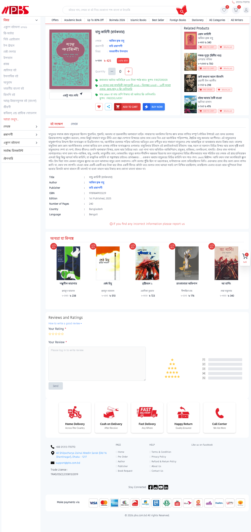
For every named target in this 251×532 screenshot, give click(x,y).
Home (120, 452)
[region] (20, 90)
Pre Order (122, 456)
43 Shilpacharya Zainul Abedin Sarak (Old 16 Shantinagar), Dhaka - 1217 (81, 455)
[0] (224, 11)
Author (120, 461)
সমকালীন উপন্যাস (118, 51)
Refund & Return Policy (162, 461)
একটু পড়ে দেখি (70, 95)
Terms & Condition (160, 452)
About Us (155, 466)
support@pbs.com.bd (68, 463)
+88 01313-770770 (65, 447)
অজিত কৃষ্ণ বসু (116, 41)
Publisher (122, 466)
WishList (228, 47)
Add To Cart (68, 303)
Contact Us (156, 471)
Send (55, 386)
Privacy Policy (157, 456)
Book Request (124, 471)
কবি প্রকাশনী (115, 46)
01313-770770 (243, 2)
